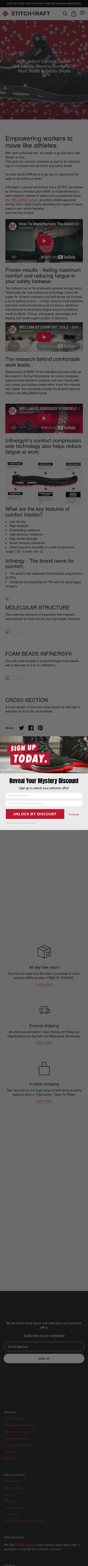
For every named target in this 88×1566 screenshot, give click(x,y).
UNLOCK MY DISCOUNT (35, 814)
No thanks (74, 814)
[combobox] (43, 803)
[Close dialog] (85, 738)
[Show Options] (79, 803)
